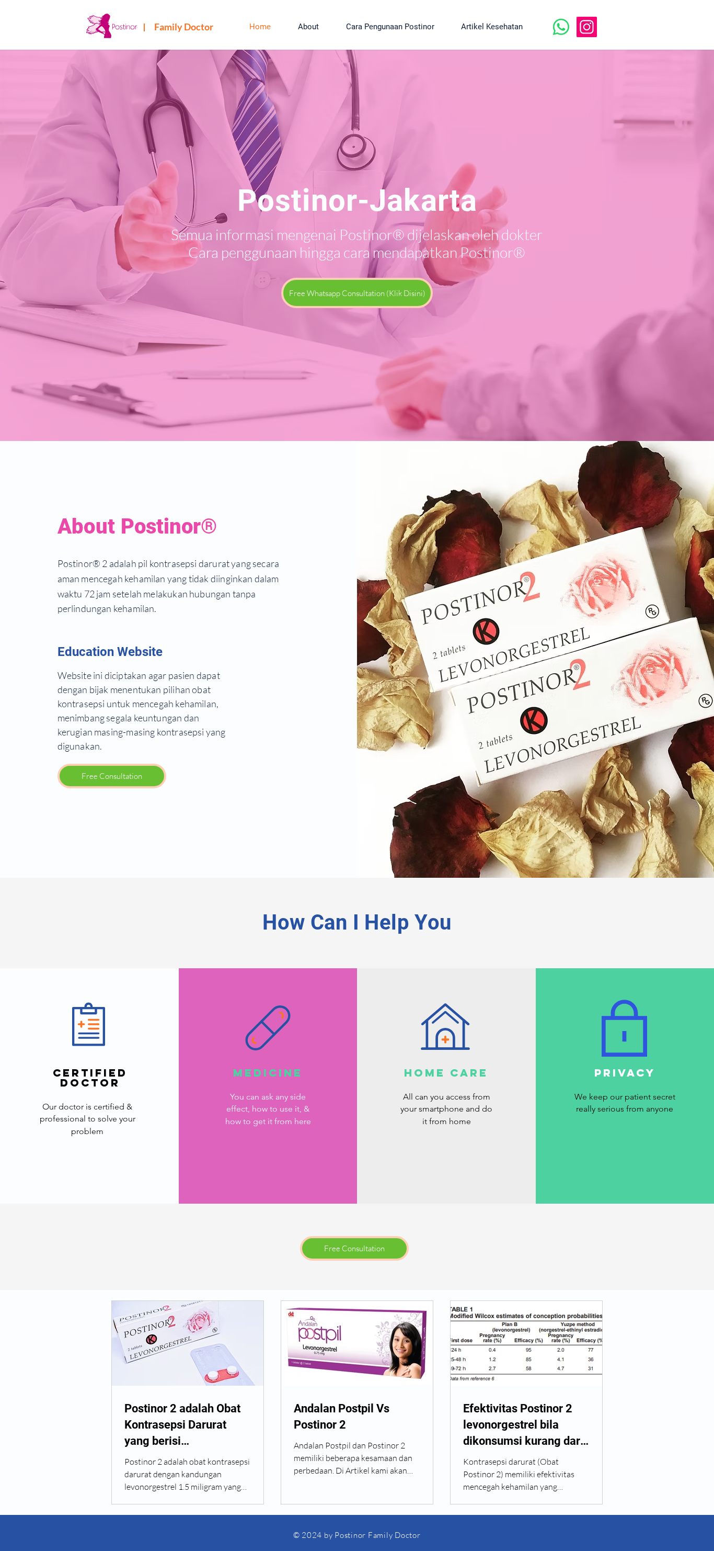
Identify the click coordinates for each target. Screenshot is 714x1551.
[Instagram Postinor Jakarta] (587, 27)
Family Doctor (183, 26)
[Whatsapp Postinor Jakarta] (561, 27)
